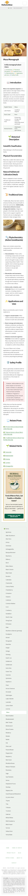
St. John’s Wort (10, 797)
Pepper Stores (10, 857)
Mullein (8, 736)
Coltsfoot (8, 600)
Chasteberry (9, 590)
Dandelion (8, 614)
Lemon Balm (9, 705)
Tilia (7, 804)
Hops (7, 685)
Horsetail (8, 692)
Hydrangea (9, 695)
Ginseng (7, 459)
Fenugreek (9, 641)
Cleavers (8, 597)
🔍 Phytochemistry (9, 73)
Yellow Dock (9, 831)
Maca (7, 712)
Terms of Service (17, 847)
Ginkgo (8, 651)
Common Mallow (10, 603)
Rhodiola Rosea (10, 763)
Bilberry (8, 559)
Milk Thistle (9, 722)
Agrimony (8, 532)
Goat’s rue (8, 658)
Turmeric (7, 462)
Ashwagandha (9, 466)
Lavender (8, 702)
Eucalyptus (9, 634)
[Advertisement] (14, 26)
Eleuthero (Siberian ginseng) (14, 631)
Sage (7, 773)
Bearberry (8, 556)
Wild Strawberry (10, 821)
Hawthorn (8, 682)
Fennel (7, 637)
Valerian (8, 814)
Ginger (8, 648)
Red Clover (9, 760)
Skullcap (8, 787)
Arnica (7, 542)
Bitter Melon (9, 566)
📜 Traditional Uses (16, 71)
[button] (25, 3)
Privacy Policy (11, 852)
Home (7, 847)
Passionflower (10, 750)
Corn (7, 607)
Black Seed (9, 573)
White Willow (9, 817)
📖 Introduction (8, 69)
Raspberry (9, 756)
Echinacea (8, 624)
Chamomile (8, 452)
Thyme (8, 800)
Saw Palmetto (9, 777)
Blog (19, 852)
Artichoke (8, 546)
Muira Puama (9, 729)
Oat (7, 743)
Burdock (8, 576)
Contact (14, 862)
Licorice (8, 709)
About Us (19, 857)
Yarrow (8, 828)
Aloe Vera (8, 539)
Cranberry (8, 610)
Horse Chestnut (10, 688)
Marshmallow (9, 716)
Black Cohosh (9, 569)
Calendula (8, 580)
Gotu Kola (8, 668)
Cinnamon (8, 593)
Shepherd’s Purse (11, 784)
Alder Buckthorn (10, 535)
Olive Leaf (8, 746)
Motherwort (9, 726)
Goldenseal (9, 665)
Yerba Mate (9, 834)
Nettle (7, 739)
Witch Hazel (9, 824)
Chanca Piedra (10, 586)
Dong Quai (9, 620)
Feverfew (8, 644)
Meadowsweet (9, 455)
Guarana (8, 675)
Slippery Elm (9, 790)
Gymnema (8, 678)
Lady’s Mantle (9, 699)
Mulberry (8, 733)
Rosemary (8, 770)
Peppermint (9, 753)
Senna (7, 780)
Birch (7, 563)
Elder (7, 627)
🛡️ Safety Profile (14, 75)
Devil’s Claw (9, 617)
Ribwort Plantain (10, 767)
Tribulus (8, 807)
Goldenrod (9, 661)
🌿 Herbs (6, 529)
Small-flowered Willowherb (13, 794)
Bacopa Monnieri (10, 552)
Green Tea (9, 671)
